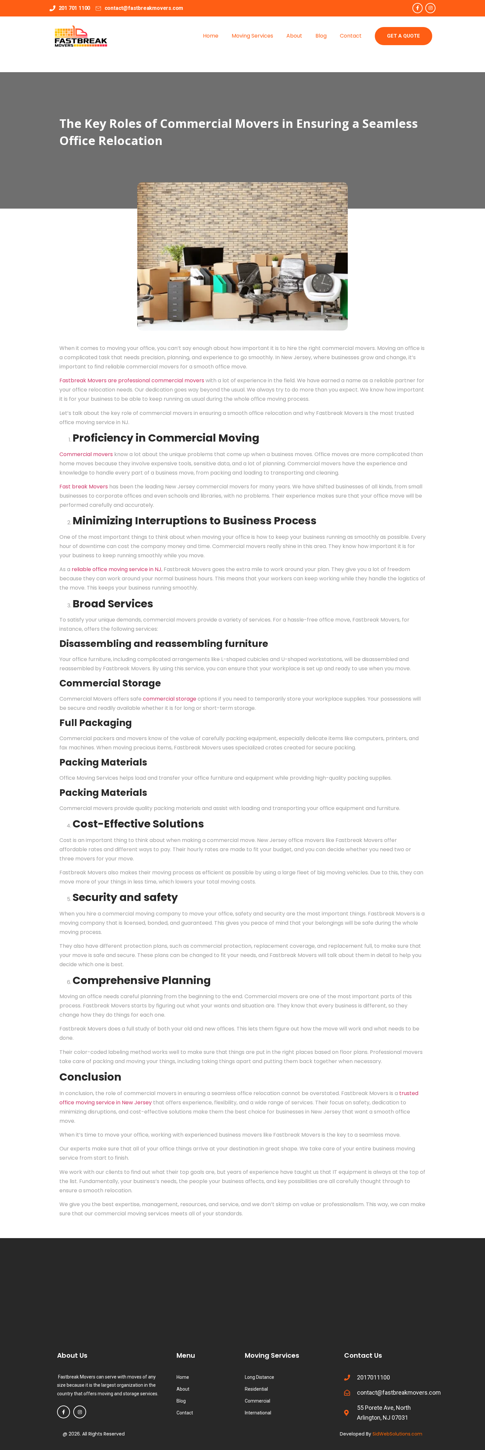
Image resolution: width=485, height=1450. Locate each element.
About (294, 36)
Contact (351, 36)
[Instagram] (430, 8)
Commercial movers (86, 454)
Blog (321, 36)
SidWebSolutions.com (397, 1434)
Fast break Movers (83, 486)
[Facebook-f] (417, 8)
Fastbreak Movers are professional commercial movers (131, 380)
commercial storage (169, 699)
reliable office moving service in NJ (116, 569)
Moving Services (252, 36)
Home (210, 36)
